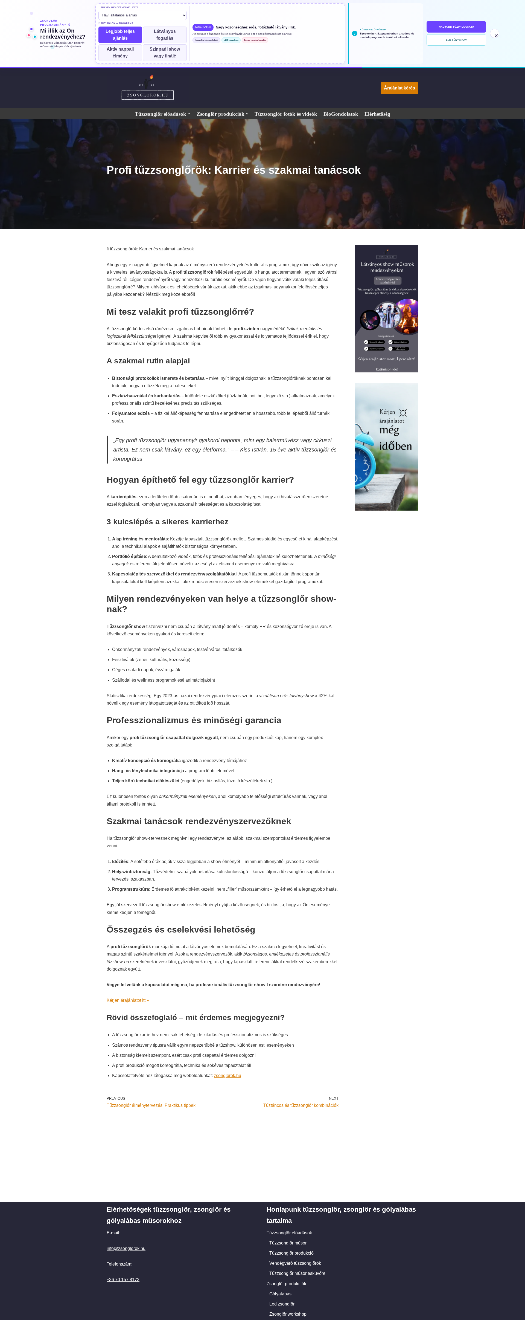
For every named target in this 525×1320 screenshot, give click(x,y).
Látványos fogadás (165, 35)
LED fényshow (231, 40)
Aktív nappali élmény (120, 53)
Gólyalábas (280, 1294)
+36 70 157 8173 (123, 1279)
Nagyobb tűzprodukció (206, 40)
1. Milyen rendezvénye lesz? (118, 7)
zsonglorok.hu (227, 1075)
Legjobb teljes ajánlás (120, 35)
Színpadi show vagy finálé (165, 53)
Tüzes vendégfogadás (255, 40)
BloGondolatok (340, 114)
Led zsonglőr (281, 1304)
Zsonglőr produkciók (286, 1283)
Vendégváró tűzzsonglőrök (295, 1263)
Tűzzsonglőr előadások (289, 1233)
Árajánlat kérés (399, 88)
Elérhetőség (377, 114)
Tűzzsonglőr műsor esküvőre (297, 1273)
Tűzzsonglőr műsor (288, 1243)
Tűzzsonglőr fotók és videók (286, 114)
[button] (189, 113)
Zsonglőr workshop (288, 1314)
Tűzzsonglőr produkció (291, 1253)
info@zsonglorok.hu (126, 1248)
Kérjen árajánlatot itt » (128, 1000)
